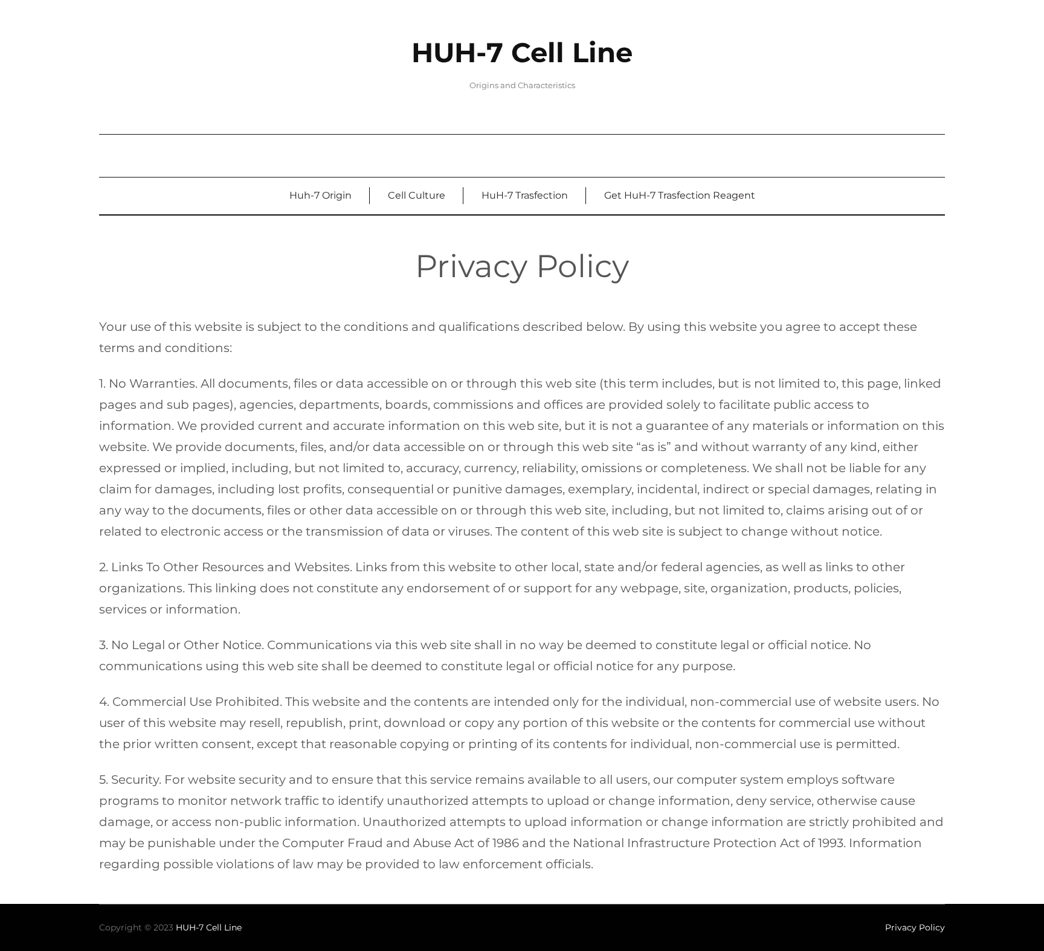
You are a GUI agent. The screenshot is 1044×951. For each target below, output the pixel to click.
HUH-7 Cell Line (522, 52)
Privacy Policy (915, 927)
